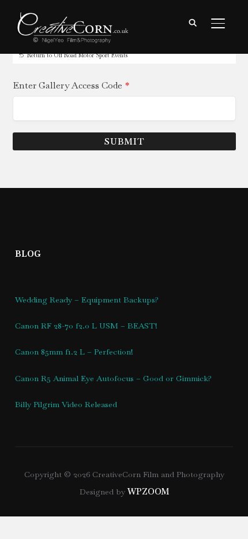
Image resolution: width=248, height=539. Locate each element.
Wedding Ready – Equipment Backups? (87, 299)
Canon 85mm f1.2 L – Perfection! (74, 351)
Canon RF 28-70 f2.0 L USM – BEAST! (86, 325)
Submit (124, 141)
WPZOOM (148, 491)
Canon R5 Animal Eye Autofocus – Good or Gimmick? (113, 378)
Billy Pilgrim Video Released (66, 404)
